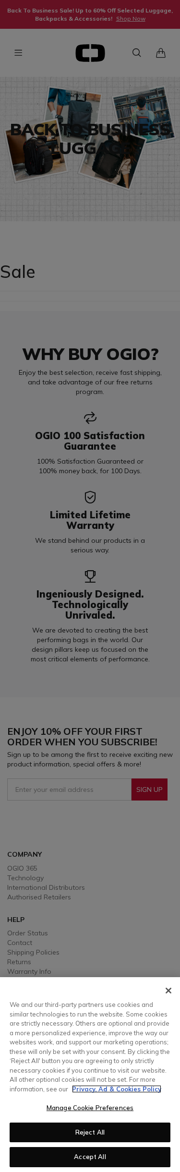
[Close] (168, 990)
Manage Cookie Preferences (90, 1108)
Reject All (90, 1132)
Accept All (90, 1156)
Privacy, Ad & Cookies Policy (116, 1089)
